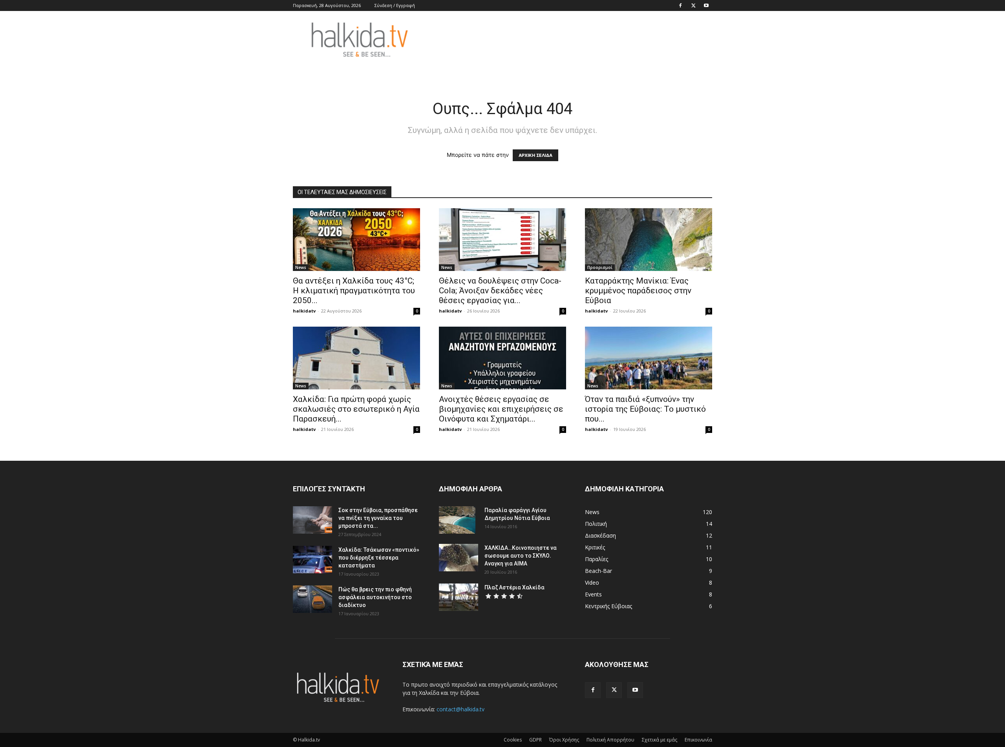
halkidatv (304, 311)
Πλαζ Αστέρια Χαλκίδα (514, 587)
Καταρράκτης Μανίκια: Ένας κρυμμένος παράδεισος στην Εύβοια (638, 290)
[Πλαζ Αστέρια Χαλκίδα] (458, 597)
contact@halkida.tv (460, 709)
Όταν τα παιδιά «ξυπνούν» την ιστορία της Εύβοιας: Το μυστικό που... (645, 408)
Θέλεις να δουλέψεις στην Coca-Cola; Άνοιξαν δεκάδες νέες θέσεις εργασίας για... (500, 290)
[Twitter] (693, 5)
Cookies (513, 739)
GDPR (535, 739)
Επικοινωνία (698, 739)
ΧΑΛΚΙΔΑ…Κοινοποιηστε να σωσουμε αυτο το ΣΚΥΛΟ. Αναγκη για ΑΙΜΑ (520, 556)
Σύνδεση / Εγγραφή (395, 5)
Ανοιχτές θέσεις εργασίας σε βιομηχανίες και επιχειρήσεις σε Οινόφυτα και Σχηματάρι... (501, 408)
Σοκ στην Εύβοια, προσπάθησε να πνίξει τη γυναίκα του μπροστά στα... (378, 518)
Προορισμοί (599, 267)
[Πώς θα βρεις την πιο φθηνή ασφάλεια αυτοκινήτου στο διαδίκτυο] (312, 599)
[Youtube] (706, 5)
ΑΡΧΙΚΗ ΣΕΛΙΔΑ (535, 155)
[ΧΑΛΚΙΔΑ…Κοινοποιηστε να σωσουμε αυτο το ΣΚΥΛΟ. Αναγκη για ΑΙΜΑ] (458, 557)
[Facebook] (680, 5)
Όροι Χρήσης (564, 739)
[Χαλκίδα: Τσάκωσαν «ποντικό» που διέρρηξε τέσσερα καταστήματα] (312, 559)
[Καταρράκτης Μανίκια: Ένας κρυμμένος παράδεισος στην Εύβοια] (648, 239)
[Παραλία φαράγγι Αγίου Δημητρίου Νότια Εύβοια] (457, 520)
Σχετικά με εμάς (659, 739)
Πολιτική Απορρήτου (610, 739)
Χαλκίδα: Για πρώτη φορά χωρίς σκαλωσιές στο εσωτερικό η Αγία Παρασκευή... (356, 408)
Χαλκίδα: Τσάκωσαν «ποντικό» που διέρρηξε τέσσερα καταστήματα (378, 558)
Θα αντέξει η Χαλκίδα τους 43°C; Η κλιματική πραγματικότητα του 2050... (354, 290)
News (300, 267)
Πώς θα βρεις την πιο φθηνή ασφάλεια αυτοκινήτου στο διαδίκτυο (375, 597)
